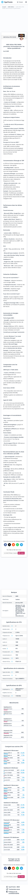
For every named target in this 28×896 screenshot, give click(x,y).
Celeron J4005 (7, 812)
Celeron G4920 (7, 777)
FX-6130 (6, 807)
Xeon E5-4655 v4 (8, 755)
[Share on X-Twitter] (9, 544)
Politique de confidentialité (14, 892)
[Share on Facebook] (5, 544)
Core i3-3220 (7, 849)
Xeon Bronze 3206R (8, 797)
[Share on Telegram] (21, 544)
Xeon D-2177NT (7, 790)
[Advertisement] (14, 20)
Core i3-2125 (7, 822)
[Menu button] (26, 2)
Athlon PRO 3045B (8, 757)
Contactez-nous (14, 889)
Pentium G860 (7, 805)
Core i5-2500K (7, 762)
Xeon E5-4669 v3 (8, 829)
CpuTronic (8, 2)
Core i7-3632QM (7, 787)
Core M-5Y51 (7, 780)
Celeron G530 (7, 815)
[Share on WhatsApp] (17, 544)
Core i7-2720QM (7, 772)
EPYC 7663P (6, 760)
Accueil (4, 7)
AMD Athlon (11, 7)
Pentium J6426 (7, 825)
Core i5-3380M (7, 839)
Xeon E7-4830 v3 (8, 752)
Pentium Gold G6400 (9, 770)
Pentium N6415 (7, 842)
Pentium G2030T (8, 832)
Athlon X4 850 (7, 795)
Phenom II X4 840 (8, 847)
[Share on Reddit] (13, 544)
